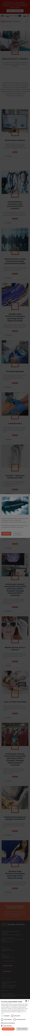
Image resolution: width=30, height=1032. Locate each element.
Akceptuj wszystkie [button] (8, 1029)
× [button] (28, 1001)
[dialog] (15, 1015)
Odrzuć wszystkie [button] (22, 1029)
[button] (15, 1026)
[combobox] (26, 1001)
